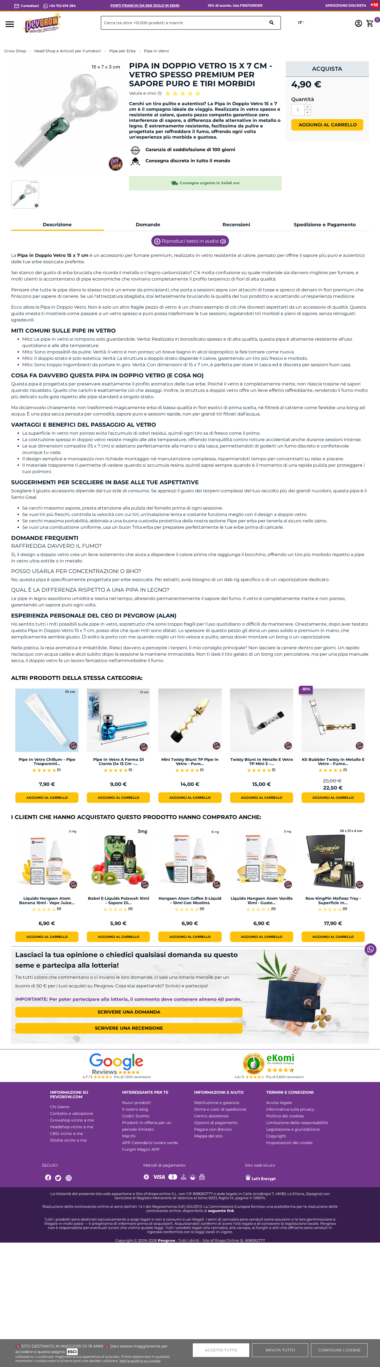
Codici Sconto (135, 1115)
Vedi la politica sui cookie (140, 1361)
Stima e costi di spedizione (220, 1109)
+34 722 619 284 (62, 6)
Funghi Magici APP (141, 1149)
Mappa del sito (208, 1136)
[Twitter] (59, 1178)
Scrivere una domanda (129, 1012)
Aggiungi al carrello (327, 124)
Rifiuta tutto (280, 1350)
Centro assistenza (211, 1115)
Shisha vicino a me (68, 1140)
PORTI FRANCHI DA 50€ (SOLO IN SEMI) (144, 5)
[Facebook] (48, 1178)
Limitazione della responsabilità (297, 1122)
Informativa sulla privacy (290, 1109)
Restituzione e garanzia (216, 1102)
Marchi (128, 1136)
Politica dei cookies (285, 1115)
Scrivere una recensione (129, 1028)
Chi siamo (60, 1106)
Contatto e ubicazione (71, 1113)
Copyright (276, 1136)
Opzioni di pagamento (216, 1122)
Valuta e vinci (145, 93)
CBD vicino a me (66, 1133)
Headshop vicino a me (71, 1126)
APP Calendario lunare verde (150, 1142)
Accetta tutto (221, 1350)
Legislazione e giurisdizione (293, 1129)
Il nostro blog (135, 1109)
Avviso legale (279, 1102)
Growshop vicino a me (72, 1120)
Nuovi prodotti (136, 1102)
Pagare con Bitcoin (213, 1129)
